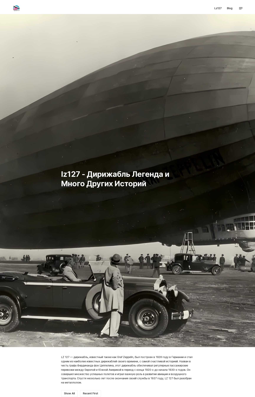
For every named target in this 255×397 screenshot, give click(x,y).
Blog (229, 8)
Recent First (90, 393)
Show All (69, 393)
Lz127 (218, 8)
